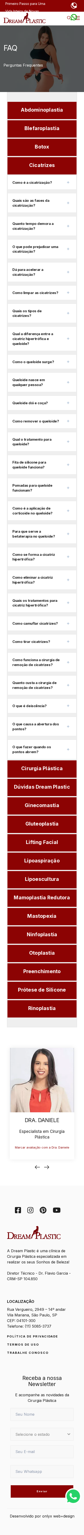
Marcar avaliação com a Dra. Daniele (42, 1147)
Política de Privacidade (32, 1336)
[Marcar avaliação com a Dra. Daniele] (42, 1079)
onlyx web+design (58, 1516)
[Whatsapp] (73, 1495)
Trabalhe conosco (28, 1352)
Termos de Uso (23, 1344)
